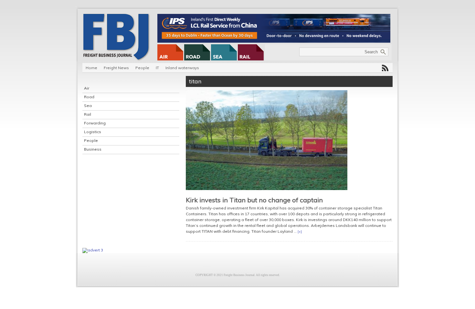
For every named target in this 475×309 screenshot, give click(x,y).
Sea (88, 105)
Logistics (92, 131)
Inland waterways (182, 67)
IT (157, 67)
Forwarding (95, 123)
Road (89, 96)
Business (92, 149)
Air (86, 88)
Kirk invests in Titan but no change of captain (254, 200)
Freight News (116, 67)
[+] (300, 231)
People (142, 67)
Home (91, 67)
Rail (87, 114)
